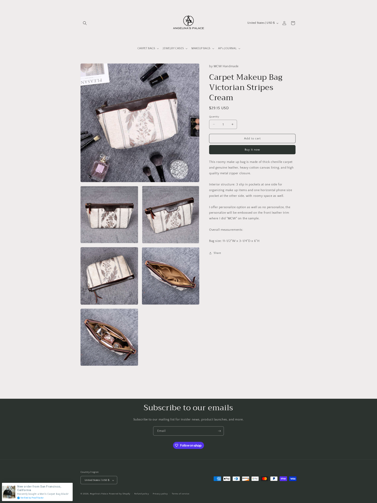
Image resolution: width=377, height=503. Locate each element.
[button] (85, 23)
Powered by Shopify (119, 494)
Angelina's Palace (99, 494)
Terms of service (180, 494)
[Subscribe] (219, 431)
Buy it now (252, 149)
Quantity (214, 116)
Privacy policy (160, 494)
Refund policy (141, 494)
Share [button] (217, 252)
